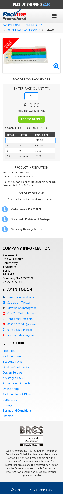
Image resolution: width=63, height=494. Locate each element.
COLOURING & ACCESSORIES (23, 30)
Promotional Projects (16, 383)
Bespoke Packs (12, 362)
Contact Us (10, 400)
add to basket (31, 119)
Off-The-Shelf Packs (16, 367)
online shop (33, 25)
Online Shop (11, 389)
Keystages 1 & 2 (13, 378)
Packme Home (12, 25)
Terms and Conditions (17, 410)
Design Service (12, 372)
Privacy (7, 405)
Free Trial (9, 351)
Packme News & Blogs (17, 394)
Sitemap (8, 416)
